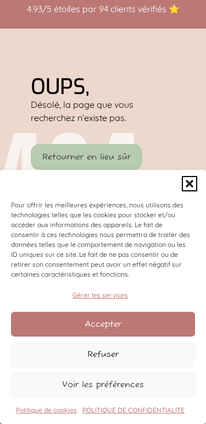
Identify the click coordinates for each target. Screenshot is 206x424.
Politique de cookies (46, 410)
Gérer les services (100, 295)
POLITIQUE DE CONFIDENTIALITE (133, 410)
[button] (189, 183)
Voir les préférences (103, 384)
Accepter (103, 324)
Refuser (103, 354)
